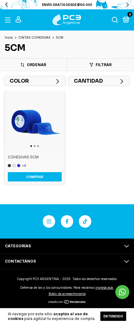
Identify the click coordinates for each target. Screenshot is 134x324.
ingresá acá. (104, 287)
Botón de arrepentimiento (67, 294)
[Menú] (9, 20)
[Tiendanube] (67, 302)
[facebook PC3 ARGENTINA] (67, 221)
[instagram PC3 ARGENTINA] (49, 221)
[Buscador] (115, 20)
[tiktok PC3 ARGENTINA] (85, 221)
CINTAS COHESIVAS (34, 37)
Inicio (9, 37)
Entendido (113, 316)
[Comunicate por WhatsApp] (122, 292)
